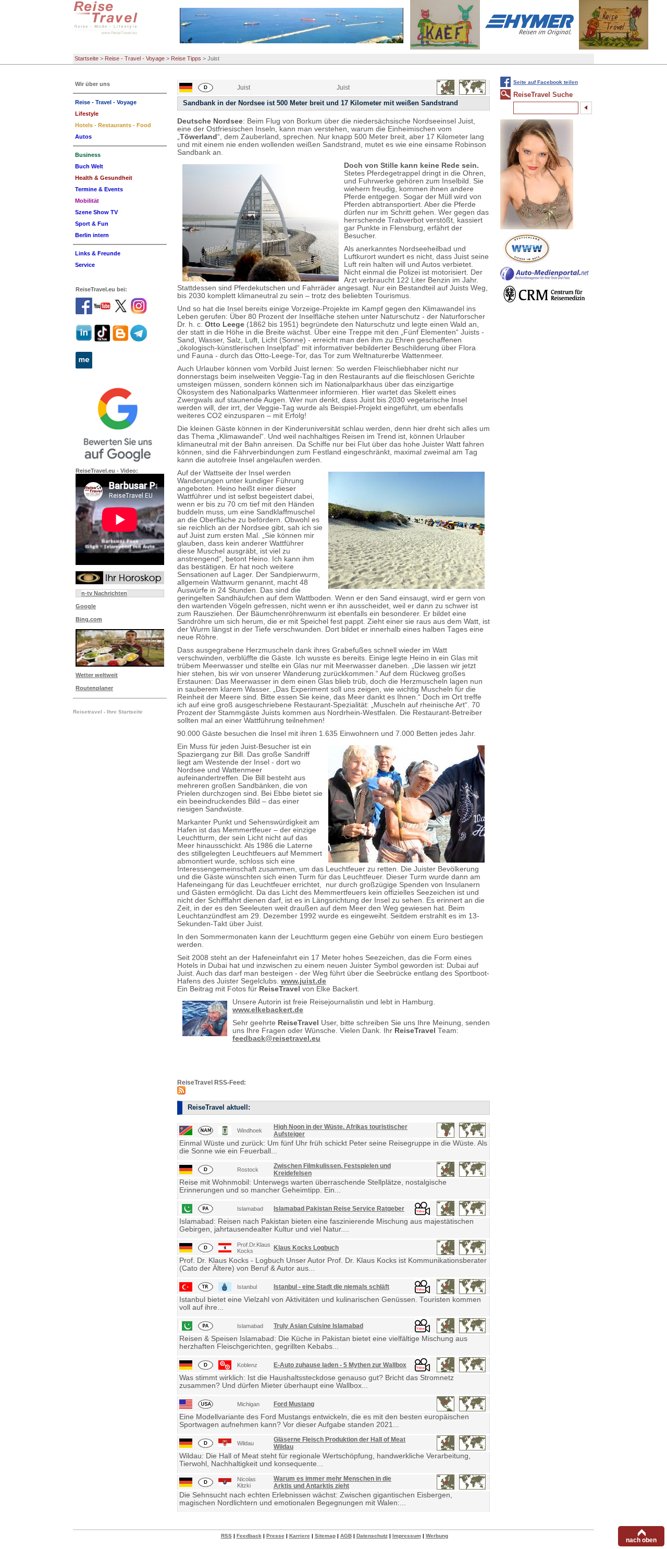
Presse (275, 1536)
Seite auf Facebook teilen (545, 82)
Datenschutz (372, 1536)
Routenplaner (94, 688)
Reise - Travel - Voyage (135, 58)
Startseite (86, 58)
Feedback (249, 1536)
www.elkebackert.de (267, 1010)
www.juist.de (303, 981)
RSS (226, 1536)
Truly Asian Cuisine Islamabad (318, 1326)
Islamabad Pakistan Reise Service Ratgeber (339, 1208)
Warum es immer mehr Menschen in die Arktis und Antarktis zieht (332, 1482)
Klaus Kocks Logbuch (306, 1247)
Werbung (437, 1536)
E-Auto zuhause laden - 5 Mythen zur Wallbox (340, 1365)
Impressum (406, 1536)
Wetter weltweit (97, 675)
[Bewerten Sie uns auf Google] (120, 423)
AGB (346, 1536)
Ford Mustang (294, 1404)
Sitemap (325, 1536)
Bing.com (89, 619)
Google (86, 606)
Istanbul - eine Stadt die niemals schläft (331, 1286)
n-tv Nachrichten (104, 593)
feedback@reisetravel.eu (276, 1038)
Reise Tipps (186, 58)
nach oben (641, 1540)
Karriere (299, 1536)
